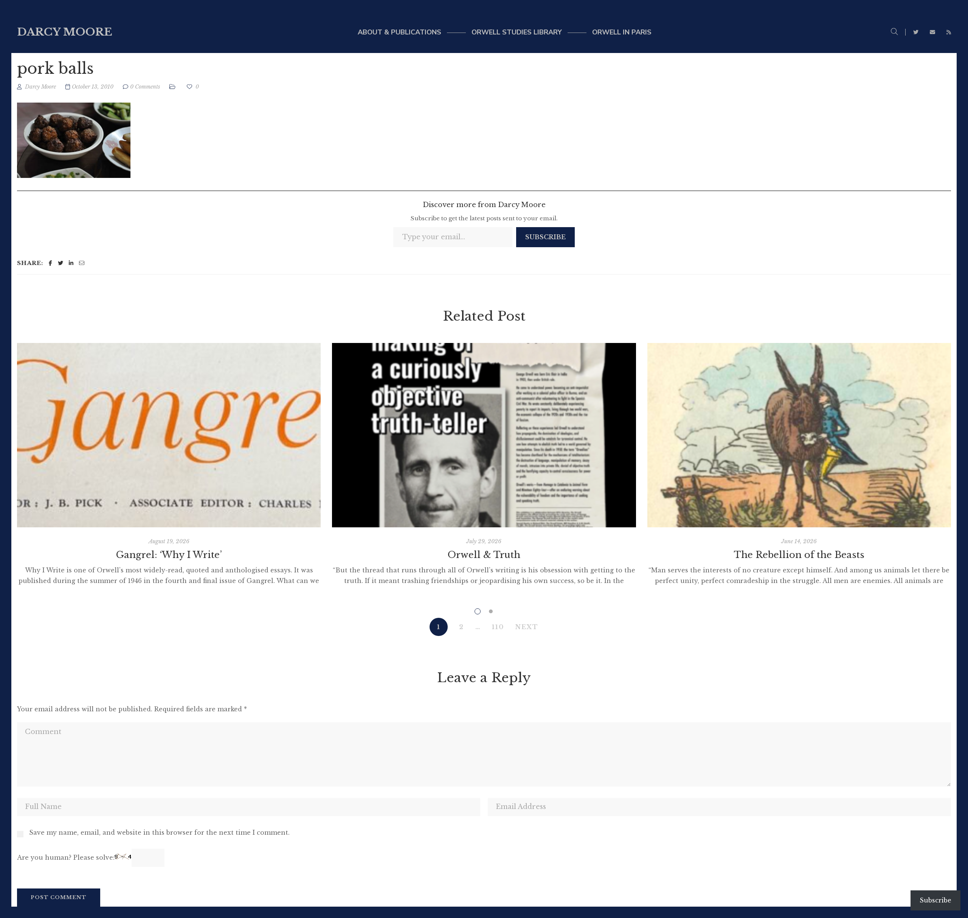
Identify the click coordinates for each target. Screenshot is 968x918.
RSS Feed (948, 32)
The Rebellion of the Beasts (799, 554)
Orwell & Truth (484, 554)
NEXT (526, 627)
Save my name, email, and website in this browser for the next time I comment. (159, 832)
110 (498, 627)
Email (932, 32)
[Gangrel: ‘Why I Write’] (169, 435)
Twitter (915, 32)
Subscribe (545, 237)
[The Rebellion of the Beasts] (799, 435)
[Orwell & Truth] (484, 435)
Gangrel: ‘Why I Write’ (169, 554)
